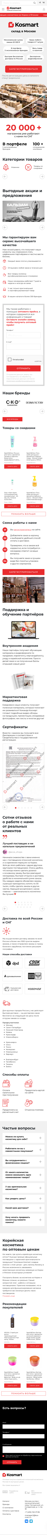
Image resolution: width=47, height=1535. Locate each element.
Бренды (6, 1504)
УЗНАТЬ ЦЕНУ (12, 466)
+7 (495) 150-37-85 (32, 1512)
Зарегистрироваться (23, 69)
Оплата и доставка (11, 1511)
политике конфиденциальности (20, 381)
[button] (42, 177)
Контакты (7, 1514)
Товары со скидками (38, 167)
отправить (23, 368)
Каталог (6, 1501)
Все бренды (12, 419)
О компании (8, 1508)
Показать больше (23, 514)
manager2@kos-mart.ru (32, 1516)
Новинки (15, 167)
